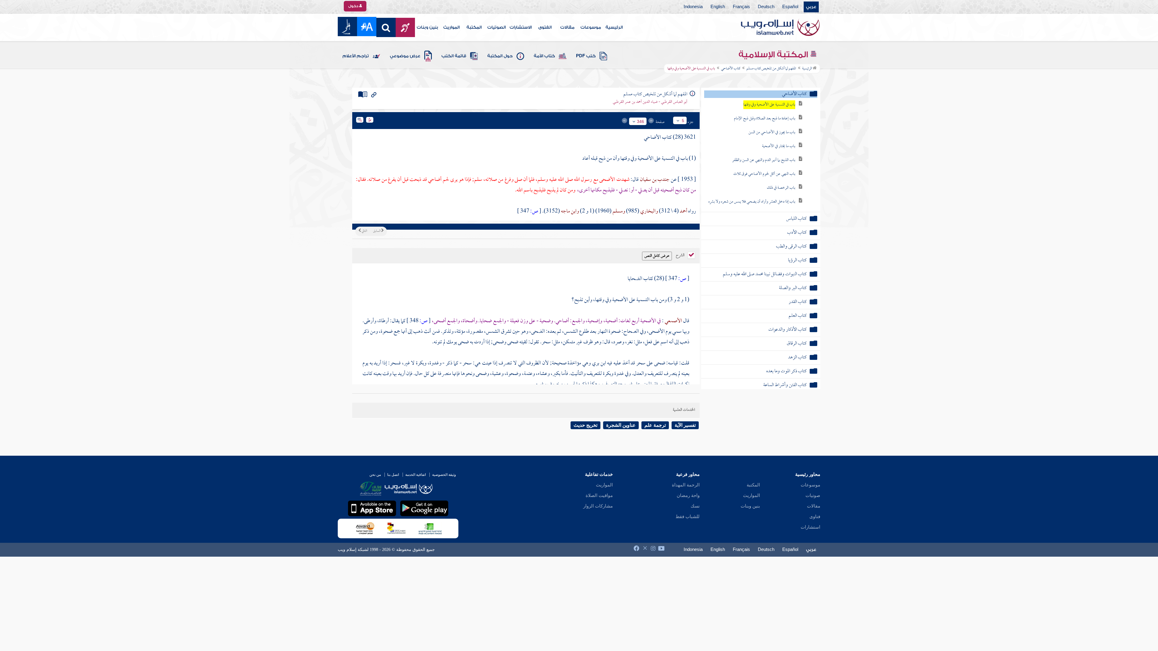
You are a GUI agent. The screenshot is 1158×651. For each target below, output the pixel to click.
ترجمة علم (655, 425)
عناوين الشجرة (621, 425)
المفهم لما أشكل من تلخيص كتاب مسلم (771, 69)
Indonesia (693, 7)
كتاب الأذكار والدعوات (787, 330)
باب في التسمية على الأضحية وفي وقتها (769, 104)
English (717, 7)
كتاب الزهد (797, 357)
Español (790, 7)
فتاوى (814, 516)
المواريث (451, 27)
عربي (811, 7)
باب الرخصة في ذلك (781, 188)
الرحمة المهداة (686, 485)
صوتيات (812, 495)
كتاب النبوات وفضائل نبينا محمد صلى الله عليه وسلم (765, 274)
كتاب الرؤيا (797, 260)
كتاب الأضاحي (730, 69)
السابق (377, 231)
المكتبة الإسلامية (774, 54)
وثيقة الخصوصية (444, 475)
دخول (353, 6)
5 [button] (683, 120)
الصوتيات (496, 27)
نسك (695, 506)
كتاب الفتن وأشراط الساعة (785, 385)
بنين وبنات (427, 27)
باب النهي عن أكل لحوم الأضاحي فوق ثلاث (764, 174)
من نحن (375, 475)
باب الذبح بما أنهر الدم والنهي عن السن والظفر (763, 160)
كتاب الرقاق (797, 344)
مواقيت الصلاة (599, 495)
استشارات (810, 527)
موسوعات (591, 27)
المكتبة (474, 27)
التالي (364, 231)
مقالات (567, 27)
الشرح (680, 255)
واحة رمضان (688, 495)
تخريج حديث (585, 425)
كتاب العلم (798, 316)
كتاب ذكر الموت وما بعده (786, 371)
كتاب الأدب (797, 233)
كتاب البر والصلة (793, 288)
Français (741, 7)
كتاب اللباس (796, 219)
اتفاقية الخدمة (415, 475)
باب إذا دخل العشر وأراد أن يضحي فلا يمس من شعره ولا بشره (751, 201)
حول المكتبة (500, 56)
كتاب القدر (798, 302)
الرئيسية (614, 27)
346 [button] (640, 121)
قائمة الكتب (453, 56)
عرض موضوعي (405, 56)
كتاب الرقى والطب (791, 246)
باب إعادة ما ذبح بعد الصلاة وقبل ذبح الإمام (764, 118)
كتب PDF (586, 56)
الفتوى (545, 27)
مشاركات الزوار (598, 506)
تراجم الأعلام (356, 56)
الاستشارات (521, 27)
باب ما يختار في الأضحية (778, 146)
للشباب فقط (688, 516)
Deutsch (766, 7)
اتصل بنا (393, 475)
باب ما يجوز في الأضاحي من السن (771, 132)
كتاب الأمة (544, 56)
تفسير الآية (685, 425)
